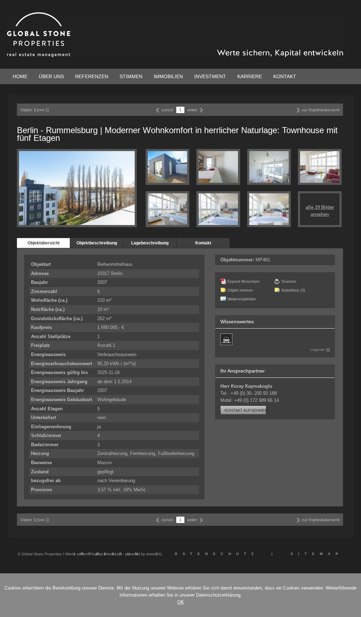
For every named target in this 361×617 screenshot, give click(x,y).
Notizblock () (293, 290)
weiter (192, 110)
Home (20, 76)
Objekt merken (240, 290)
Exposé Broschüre (243, 281)
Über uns (51, 76)
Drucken (288, 281)
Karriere (249, 76)
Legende (317, 349)
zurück (167, 110)
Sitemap (316, 554)
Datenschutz (217, 554)
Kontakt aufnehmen (246, 410)
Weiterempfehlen (241, 299)
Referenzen (91, 76)
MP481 (263, 259)
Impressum (108, 554)
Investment (210, 76)
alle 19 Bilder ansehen (320, 211)
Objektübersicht (43, 243)
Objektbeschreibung (97, 243)
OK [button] (180, 602)
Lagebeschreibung (150, 243)
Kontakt (284, 76)
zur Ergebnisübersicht (320, 110)
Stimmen (131, 76)
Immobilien (168, 76)
